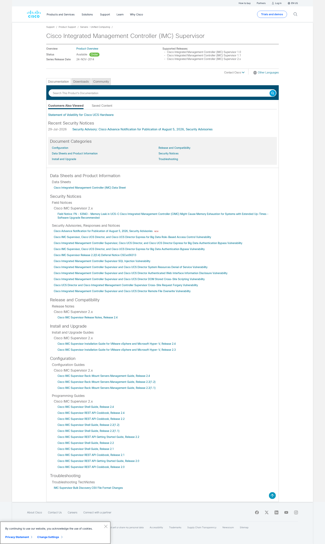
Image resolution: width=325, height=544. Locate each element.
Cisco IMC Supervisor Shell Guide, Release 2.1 (86, 448)
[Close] (106, 526)
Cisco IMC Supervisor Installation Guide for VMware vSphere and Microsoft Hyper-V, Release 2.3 (117, 349)
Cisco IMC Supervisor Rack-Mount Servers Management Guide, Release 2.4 (104, 375)
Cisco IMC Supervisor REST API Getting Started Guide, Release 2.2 (98, 436)
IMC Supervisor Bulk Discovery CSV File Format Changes (88, 487)
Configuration (60, 147)
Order (94, 54)
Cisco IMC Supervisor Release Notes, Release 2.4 (88, 317)
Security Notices (168, 153)
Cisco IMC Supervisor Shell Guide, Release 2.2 (86, 442)
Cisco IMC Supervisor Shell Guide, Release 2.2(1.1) (88, 430)
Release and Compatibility (174, 147)
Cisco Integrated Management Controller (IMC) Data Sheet (90, 187)
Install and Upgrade (64, 159)
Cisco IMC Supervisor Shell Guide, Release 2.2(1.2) (88, 424)
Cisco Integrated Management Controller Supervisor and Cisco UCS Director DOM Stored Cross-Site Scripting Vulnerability (129, 279)
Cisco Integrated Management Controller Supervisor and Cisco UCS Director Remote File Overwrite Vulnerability (122, 291)
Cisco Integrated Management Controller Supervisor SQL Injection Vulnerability (102, 261)
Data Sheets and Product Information (75, 153)
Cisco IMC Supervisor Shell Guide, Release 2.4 (86, 406)
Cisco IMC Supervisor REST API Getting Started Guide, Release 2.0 (98, 460)
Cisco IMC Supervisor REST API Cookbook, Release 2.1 (91, 454)
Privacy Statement (17, 537)
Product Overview (87, 48)
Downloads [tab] (81, 81)
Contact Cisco (233, 72)
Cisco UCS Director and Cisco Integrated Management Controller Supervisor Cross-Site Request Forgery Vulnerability (126, 285)
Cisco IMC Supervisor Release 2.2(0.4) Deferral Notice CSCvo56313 (95, 255)
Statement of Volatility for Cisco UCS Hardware (81, 114)
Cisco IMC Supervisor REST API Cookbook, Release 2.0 (91, 466)
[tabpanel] (162, 115)
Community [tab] (101, 81)
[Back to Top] (272, 495)
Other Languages (268, 72)
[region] (55, 532)
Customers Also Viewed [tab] (66, 105)
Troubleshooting (168, 159)
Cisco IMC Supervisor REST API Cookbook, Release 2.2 (91, 418)
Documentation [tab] (58, 81)
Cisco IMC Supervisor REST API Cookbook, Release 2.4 (91, 412)
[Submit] (273, 93)
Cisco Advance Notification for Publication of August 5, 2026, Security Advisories (103, 231)
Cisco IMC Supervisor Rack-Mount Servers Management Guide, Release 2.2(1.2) (107, 381)
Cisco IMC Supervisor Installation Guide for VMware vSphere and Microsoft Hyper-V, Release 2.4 (117, 343)
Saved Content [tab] (102, 105)
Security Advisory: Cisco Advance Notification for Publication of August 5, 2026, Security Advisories (142, 129)
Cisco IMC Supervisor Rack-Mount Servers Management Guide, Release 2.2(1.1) (107, 387)
